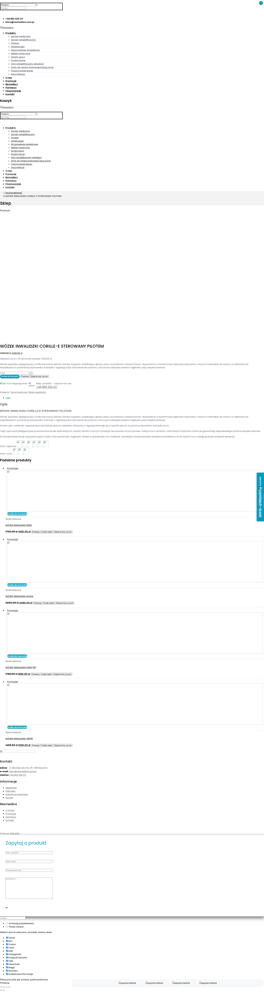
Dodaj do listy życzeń (39, 376)
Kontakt (10, 820)
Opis (8, 397)
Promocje (11, 813)
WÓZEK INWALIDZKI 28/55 (19, 738)
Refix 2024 (14, 833)
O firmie (10, 810)
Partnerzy (11, 817)
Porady (9, 797)
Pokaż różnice (16, 926)
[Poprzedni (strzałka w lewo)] (1, 990)
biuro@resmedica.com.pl (22, 771)
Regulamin (11, 787)
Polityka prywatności (17, 794)
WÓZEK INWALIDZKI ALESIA (19, 596)
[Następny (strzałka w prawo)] (4, 990)
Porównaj (24, 376)
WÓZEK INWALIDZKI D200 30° (21, 667)
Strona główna (13, 192)
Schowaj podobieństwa (21, 923)
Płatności (10, 791)
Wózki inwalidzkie (37, 392)
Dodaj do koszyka (9, 376)
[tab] (135, 398)
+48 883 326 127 (46, 387)
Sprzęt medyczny (19, 392)
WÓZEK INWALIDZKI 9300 (19, 525)
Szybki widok (47, 532)
